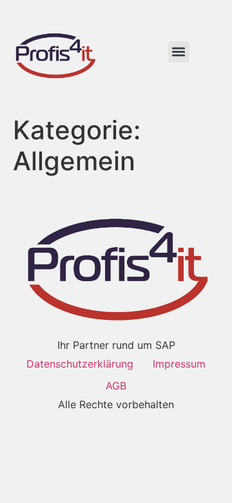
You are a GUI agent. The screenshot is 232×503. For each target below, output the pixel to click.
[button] (178, 52)
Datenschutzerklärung (79, 363)
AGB (116, 385)
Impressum (179, 363)
